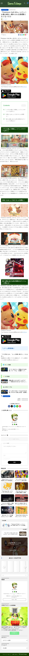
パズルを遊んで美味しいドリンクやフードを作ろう (15, 110)
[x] (20, 34)
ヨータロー (5, 19)
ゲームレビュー (5, 9)
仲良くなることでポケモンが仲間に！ (15, 115)
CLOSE (23, 105)
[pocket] (25, 34)
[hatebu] (22, 34)
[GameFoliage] (14, 3)
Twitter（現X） (14, 599)
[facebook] (18, 34)
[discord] (16, 424)
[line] (24, 34)
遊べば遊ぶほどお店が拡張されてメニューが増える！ (15, 119)
